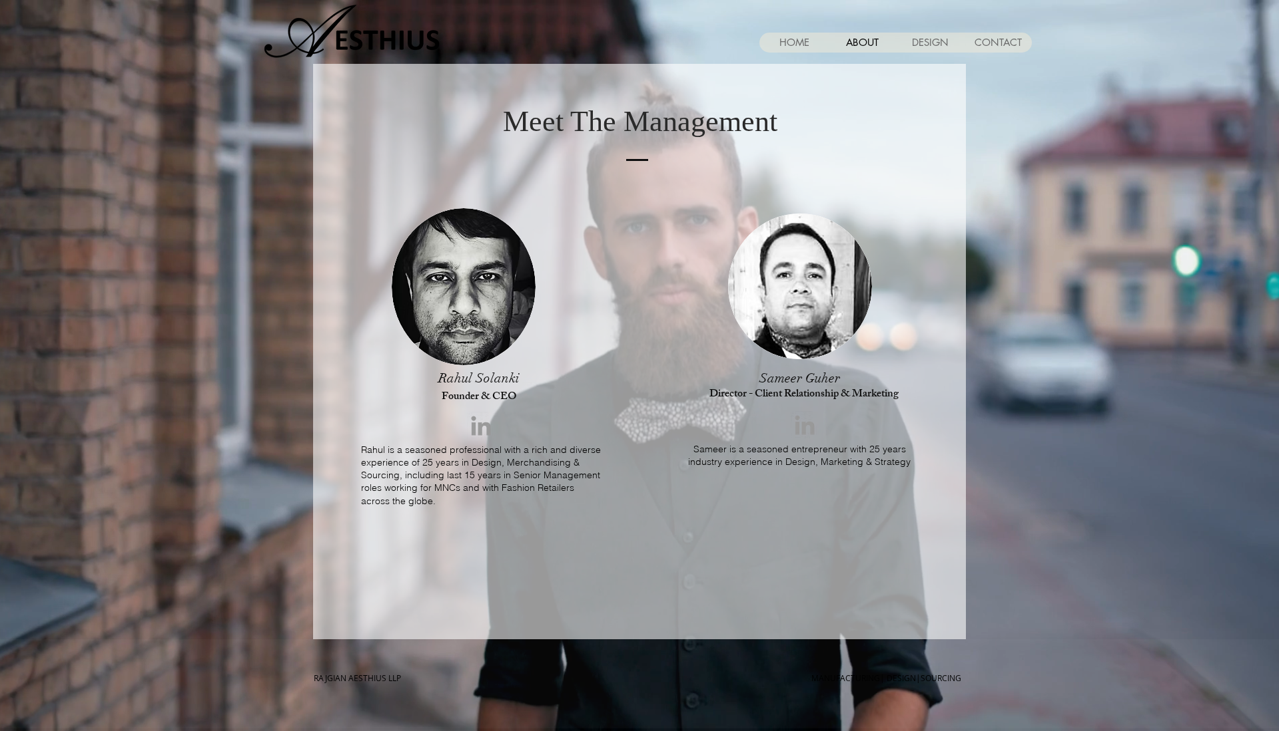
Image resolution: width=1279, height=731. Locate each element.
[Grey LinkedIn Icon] (481, 426)
